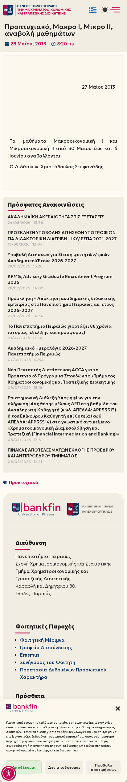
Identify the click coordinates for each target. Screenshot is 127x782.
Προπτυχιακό (23, 482)
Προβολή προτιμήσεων (104, 767)
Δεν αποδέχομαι (64, 767)
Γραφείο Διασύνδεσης (46, 647)
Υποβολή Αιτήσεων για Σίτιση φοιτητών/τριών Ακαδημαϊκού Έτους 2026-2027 (59, 257)
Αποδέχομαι (23, 767)
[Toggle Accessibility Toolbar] (8, 773)
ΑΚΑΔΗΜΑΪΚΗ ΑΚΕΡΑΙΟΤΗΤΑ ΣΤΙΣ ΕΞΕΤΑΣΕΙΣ (56, 217)
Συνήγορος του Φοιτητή (47, 662)
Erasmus (29, 655)
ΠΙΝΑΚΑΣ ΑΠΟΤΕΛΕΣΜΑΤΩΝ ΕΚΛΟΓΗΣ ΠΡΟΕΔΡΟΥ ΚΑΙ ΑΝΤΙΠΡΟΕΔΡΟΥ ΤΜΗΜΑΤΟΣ (61, 453)
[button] (118, 708)
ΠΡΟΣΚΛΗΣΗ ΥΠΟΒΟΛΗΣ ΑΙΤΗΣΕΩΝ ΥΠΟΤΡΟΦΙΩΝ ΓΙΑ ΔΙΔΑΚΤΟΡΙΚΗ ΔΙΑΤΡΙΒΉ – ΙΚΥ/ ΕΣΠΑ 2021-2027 (62, 236)
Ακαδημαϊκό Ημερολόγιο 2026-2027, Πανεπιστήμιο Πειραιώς (48, 351)
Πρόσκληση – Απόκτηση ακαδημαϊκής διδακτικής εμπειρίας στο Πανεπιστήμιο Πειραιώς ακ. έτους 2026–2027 (61, 304)
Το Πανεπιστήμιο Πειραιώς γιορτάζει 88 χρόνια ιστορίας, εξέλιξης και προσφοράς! (60, 329)
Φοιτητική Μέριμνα (42, 640)
